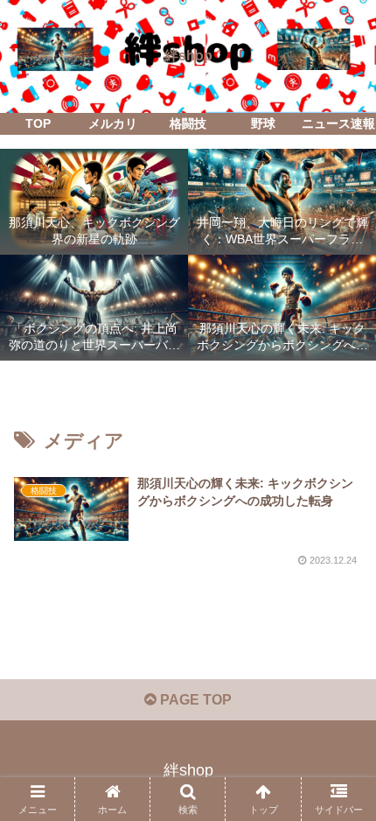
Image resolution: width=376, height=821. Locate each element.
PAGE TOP (194, 699)
